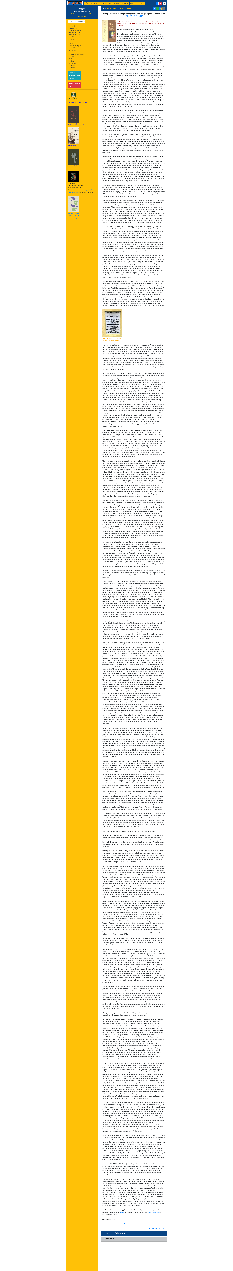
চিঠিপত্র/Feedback (75, 75)
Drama (73, 68)
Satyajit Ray (73, 28)
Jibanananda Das (74, 35)
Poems (73, 59)
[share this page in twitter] (154, 8)
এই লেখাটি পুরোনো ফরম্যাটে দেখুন (156, 1228)
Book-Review (126, 8)
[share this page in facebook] (160, 8)
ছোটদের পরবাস (73, 26)
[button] (134, 1233)
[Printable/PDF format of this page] (163, 8)
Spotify (85, 190)
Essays (73, 52)
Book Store (73, 87)
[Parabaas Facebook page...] (157, 3)
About (141, 3)
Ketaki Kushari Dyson (134, 16)
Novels (73, 65)
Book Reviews (75, 48)
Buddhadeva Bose (75, 32)
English (71, 44)
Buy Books (133, 3)
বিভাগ (95, 3)
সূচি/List (116, 3)
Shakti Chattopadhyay (76, 37)
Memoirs (73, 50)
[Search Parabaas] (164, 3)
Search (72, 78)
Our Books (125, 3)
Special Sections (105, 3)
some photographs (154, 1212)
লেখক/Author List (75, 72)
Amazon (79, 190)
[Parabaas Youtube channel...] (160, 3)
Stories (73, 57)
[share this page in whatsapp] (157, 8)
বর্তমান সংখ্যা (88, 3)
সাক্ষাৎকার (71, 39)
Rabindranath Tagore (76, 30)
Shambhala (127, 1224)
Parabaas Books (75, 84)
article (122, 1212)
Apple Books (76, 192)
